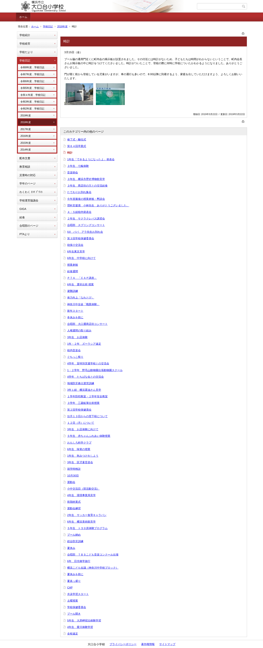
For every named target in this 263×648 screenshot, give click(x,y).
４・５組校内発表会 (79, 211)
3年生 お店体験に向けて (82, 429)
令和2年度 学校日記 (32, 108)
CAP (70, 587)
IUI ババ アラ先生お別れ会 (85, 231)
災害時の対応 (27, 175)
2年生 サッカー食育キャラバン (86, 515)
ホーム (23, 16)
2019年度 (25, 115)
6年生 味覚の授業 (78, 449)
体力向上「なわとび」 (80, 297)
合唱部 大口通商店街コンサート (87, 323)
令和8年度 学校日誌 (32, 67)
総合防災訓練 (75, 541)
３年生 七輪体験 (78, 165)
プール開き (74, 613)
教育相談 (24, 166)
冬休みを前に (75, 317)
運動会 (71, 482)
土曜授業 (72, 600)
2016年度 (25, 135)
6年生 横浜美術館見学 (81, 521)
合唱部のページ (28, 225)
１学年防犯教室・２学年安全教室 (87, 396)
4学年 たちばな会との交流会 (85, 376)
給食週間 (72, 271)
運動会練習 (74, 508)
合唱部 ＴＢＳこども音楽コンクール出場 (92, 554)
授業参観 (72, 264)
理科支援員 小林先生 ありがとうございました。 (98, 205)
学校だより (26, 52)
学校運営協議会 (28, 200)
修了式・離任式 (76, 139)
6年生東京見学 (76, 251)
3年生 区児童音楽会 (80, 462)
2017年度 (25, 129)
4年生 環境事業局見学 (81, 495)
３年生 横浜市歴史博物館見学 (86, 179)
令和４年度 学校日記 (32, 94)
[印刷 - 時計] (243, 32)
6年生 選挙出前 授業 (80, 284)
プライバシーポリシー (123, 644)
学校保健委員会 (76, 607)
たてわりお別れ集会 (79, 192)
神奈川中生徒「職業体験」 (83, 304)
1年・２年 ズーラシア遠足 (84, 343)
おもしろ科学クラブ (79, 442)
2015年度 (25, 142)
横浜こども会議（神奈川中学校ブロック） (92, 567)
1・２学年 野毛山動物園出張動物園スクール (95, 370)
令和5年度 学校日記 (32, 88)
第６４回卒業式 (76, 146)
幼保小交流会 (75, 244)
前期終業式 (74, 501)
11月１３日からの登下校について (87, 416)
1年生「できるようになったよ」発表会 (91, 159)
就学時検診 (74, 468)
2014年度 (25, 149)
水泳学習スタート (78, 594)
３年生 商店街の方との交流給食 (87, 185)
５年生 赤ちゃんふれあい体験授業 (88, 435)
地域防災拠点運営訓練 (80, 383)
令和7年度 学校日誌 (32, 74)
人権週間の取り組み (79, 330)
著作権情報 (148, 644)
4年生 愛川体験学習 (80, 627)
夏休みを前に (75, 574)
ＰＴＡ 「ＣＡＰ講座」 (82, 277)
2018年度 (62, 26)
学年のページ (27, 183)
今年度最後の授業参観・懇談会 (86, 198)
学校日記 (48, 26)
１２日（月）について (80, 422)
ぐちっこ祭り (75, 356)
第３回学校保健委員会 (80, 238)
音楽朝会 (72, 172)
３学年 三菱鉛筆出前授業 (83, 402)
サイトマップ (167, 644)
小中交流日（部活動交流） (83, 488)
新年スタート (75, 310)
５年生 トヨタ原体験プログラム (87, 528)
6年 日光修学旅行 (78, 561)
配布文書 (24, 158)
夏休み (71, 548)
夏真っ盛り (74, 580)
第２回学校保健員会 (79, 409)
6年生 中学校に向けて (81, 258)
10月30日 (73, 475)
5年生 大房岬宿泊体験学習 (84, 620)
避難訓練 (72, 290)
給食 (22, 217)
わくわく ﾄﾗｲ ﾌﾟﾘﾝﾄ (31, 191)
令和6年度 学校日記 (32, 81)
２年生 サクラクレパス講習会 (86, 218)
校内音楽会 (74, 350)
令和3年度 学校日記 (32, 101)
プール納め (74, 534)
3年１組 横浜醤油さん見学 (84, 389)
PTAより (24, 234)
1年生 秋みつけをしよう (82, 455)
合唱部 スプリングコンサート (86, 225)
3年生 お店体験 (77, 337)
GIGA (22, 208)
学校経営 (24, 43)
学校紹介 (24, 35)
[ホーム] (107, 6)
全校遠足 (72, 633)
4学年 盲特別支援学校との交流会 (88, 363)
